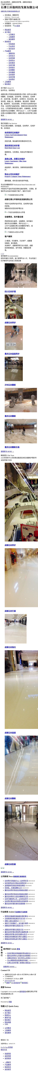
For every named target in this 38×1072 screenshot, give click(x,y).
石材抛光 (12, 67)
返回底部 (8, 1058)
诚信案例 (12, 39)
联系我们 (8, 84)
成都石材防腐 (10, 864)
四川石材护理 (10, 291)
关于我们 (8, 32)
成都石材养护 (10, 323)
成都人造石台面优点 (12, 921)
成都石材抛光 (10, 647)
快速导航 (8, 1053)
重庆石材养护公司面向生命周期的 (19, 955)
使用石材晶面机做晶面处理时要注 (16, 916)
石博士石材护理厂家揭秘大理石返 (19, 963)
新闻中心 (8, 1015)
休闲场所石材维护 (16, 135)
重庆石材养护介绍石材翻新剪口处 (16, 896)
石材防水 (12, 60)
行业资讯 (12, 46)
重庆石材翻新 (10, 416)
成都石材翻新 (10, 798)
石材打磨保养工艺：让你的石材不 (16, 899)
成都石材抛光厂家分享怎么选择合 (19, 958)
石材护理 (12, 77)
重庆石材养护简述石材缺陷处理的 (16, 890)
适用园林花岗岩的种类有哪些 (15, 885)
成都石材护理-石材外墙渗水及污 (16, 934)
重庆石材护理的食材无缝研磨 (15, 903)
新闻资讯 (8, 41)
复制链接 (23, 991)
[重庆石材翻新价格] (21, 443)
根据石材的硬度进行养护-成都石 (16, 936)
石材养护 (12, 79)
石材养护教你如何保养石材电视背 (16, 901)
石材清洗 (12, 63)
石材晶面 (12, 72)
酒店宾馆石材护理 (12, 147)
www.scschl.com (10, 980)
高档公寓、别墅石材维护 (15, 161)
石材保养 (12, 74)
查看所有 (12, 53)
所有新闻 (12, 44)
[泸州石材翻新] (14, 380)
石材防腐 (12, 58)
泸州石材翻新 (10, 385)
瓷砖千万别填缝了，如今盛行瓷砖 (16, 923)
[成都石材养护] (14, 318)
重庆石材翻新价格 (12, 447)
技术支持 (12, 48)
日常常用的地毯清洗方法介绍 (15, 918)
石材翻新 (12, 70)
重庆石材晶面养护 (12, 354)
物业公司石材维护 (18, 175)
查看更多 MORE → (7, 119)
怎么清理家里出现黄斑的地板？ (18, 960)
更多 (18, 949)
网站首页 (8, 30)
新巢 (10, 1002)
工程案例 (12, 37)
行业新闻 (17, 912)
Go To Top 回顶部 (7, 1047)
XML (6, 1024)
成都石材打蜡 (10, 611)
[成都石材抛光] (16, 643)
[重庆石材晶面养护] (14, 349)
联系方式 (4, 1050)
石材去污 (12, 56)
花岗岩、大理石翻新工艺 (13, 888)
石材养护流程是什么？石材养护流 (16, 881)
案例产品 (8, 1017)
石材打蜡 (12, 65)
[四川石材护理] (21, 287)
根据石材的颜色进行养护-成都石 (16, 939)
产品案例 (8, 51)
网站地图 (8, 1022)
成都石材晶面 (10, 733)
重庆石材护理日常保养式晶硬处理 (16, 932)
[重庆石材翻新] (21, 412)
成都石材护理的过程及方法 (14, 925)
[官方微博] (7, 983)
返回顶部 (8, 1056)
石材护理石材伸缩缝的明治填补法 (19, 953)
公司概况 (12, 34)
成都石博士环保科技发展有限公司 (10, 11)
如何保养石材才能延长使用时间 (16, 883)
